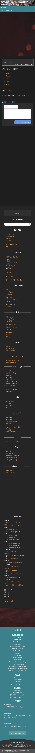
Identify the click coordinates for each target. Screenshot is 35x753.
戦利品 (9, 264)
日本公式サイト (10, 457)
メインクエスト (17, 356)
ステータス (9, 298)
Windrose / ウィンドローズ (17, 671)
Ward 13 (8, 371)
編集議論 (8, 423)
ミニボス (8, 403)
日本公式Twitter (11, 460)
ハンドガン (10, 319)
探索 (8, 261)
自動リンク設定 (10, 472)
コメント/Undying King (13, 577)
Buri (7, 79)
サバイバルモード (11, 276)
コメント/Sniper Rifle (12, 545)
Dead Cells (17, 644)
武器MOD (9, 333)
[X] (14, 631)
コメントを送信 (21, 122)
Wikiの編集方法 (10, 470)
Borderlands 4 (17, 642)
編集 (17, 69)
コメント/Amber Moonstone (15, 555)
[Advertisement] (17, 34)
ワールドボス (10, 401)
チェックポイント (12, 262)
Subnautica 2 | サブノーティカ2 (17, 662)
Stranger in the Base (12, 360)
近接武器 (10, 321)
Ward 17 (8, 375)
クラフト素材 (10, 349)
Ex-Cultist (10, 293)
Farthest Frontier (17, 648)
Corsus (8, 381)
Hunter (9, 291)
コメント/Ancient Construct (14, 574)
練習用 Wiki (17, 690)
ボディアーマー (12, 328)
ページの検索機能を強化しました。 (14, 707)
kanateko (11, 750)
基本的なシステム (11, 256)
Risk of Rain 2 (17, 657)
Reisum (8, 389)
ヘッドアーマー (12, 326)
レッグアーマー (12, 329)
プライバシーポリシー (17, 684)
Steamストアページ (12, 455)
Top (2, 10)
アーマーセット (10, 324)
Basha (8, 81)
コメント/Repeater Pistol (13, 543)
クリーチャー (8, 62)
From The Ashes (11, 363)
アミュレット (10, 337)
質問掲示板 (9, 417)
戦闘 (8, 259)
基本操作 (8, 238)
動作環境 (8, 240)
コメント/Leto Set (11, 529)
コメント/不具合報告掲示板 (14, 585)
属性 (8, 301)
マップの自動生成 (12, 258)
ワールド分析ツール (12, 441)
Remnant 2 (17, 655)
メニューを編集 (9, 601)
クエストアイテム (11, 351)
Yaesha (8, 383)
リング (8, 335)
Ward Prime (9, 391)
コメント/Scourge (11, 535)
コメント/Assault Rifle (13, 566)
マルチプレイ (11, 267)
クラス (8, 290)
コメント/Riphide (11, 570)
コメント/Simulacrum (13, 539)
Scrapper (10, 294)
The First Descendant (17, 664)
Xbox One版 (11, 432)
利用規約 (17, 682)
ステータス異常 (12, 299)
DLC (7, 246)
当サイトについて (17, 677)
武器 (7, 316)
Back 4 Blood (17, 637)
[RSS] (17, 631)
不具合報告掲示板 (11, 421)
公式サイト (9, 451)
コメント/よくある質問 (13, 581)
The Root (8, 73)
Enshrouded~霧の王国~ (17, 646)
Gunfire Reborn (17, 651)
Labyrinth (9, 373)
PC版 (8, 428)
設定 (7, 242)
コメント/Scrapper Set (13, 532)
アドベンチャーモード (13, 272)
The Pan (8, 76)
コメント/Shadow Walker (14, 562)
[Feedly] (20, 631)
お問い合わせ (17, 679)
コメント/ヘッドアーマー (14, 522)
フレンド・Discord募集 (13, 427)
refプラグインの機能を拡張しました (14, 726)
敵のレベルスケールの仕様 (14, 280)
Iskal (7, 84)
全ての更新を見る (16, 733)
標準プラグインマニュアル (17, 695)
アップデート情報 (11, 244)
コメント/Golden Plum (13, 547)
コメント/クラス (11, 551)
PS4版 (9, 430)
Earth (7, 377)
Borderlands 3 (17, 640)
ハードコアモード (11, 274)
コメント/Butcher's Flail (13, 526)
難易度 (9, 268)
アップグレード (12, 265)
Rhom (7, 379)
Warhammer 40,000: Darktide (17, 668)
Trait (7, 304)
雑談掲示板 (9, 419)
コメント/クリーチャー (25, 95)
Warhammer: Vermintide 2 (17, 666)
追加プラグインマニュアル (17, 697)
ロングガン (10, 318)
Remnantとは (10, 234)
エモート (8, 306)
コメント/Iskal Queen (12, 559)
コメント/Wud (10, 537)
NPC (7, 407)
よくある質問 (10, 236)
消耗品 (8, 347)
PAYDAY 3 (17, 653)
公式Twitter (9, 453)
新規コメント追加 (9, 102)
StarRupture (17, 660)
